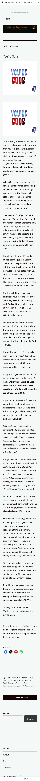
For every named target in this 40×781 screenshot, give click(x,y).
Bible (18, 680)
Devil (5, 683)
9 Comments (29, 686)
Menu (7, 19)
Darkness (24, 680)
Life (4, 680)
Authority (12, 680)
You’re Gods (10, 56)
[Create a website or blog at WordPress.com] (20, 776)
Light (15, 686)
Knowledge (7, 686)
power (19, 686)
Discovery (11, 683)
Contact (7, 767)
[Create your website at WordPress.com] (20, 2)
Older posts (20, 697)
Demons (32, 680)
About (6, 754)
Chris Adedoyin (12, 678)
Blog (5, 761)
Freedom (19, 683)
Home (6, 748)
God (25, 683)
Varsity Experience (10, 776)
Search (6, 713)
